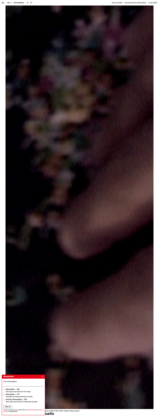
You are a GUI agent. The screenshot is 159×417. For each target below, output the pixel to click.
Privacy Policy (32, 410)
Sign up (7, 406)
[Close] (42, 376)
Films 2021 (59, 411)
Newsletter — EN (18, 390)
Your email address (10, 381)
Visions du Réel (48, 411)
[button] (43, 207)
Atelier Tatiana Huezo (71, 411)
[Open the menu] (3, 3)
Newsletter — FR (19, 395)
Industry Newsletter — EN (22, 401)
